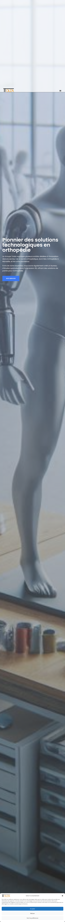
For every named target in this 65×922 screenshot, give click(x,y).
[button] (62, 896)
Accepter (32, 909)
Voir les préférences (32, 918)
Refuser (32, 913)
